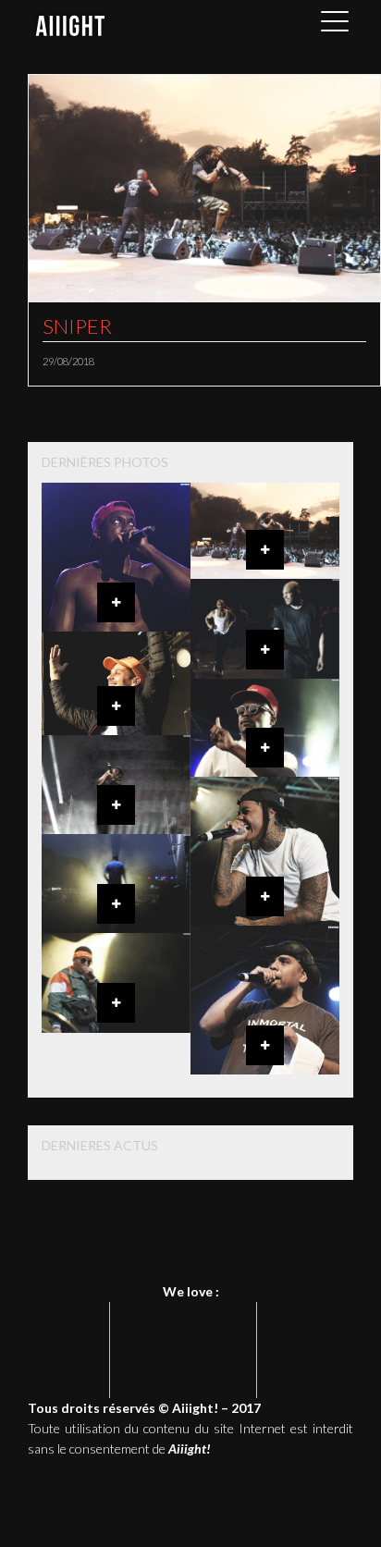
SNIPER (77, 325)
